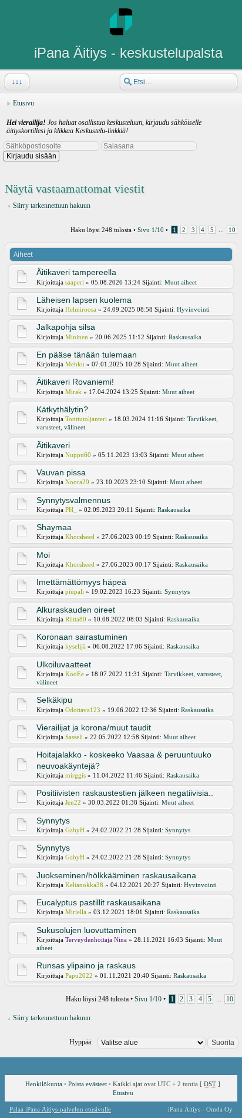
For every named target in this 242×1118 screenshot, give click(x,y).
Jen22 (73, 802)
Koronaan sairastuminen (81, 636)
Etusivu (23, 103)
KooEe (74, 673)
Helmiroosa (80, 309)
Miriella (75, 911)
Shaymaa (54, 527)
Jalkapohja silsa (65, 327)
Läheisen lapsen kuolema (84, 300)
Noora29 (77, 481)
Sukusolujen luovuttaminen (86, 930)
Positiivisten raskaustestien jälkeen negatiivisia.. (124, 793)
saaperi (74, 282)
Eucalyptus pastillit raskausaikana (98, 902)
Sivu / (150, 229)
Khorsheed (80, 536)
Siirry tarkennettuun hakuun (51, 205)
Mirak (73, 391)
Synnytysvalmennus (73, 500)
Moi (43, 555)
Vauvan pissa (61, 472)
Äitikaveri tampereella (76, 272)
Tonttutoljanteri (86, 418)
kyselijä (75, 646)
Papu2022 (79, 975)
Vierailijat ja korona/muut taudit (93, 727)
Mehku (75, 364)
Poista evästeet (87, 1083)
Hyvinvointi (193, 309)
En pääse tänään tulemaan (86, 354)
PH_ (71, 509)
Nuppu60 (78, 454)
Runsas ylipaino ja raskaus (86, 965)
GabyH (75, 829)
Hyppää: (81, 1042)
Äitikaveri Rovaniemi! (75, 381)
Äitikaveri (53, 445)
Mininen (76, 336)
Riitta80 (75, 619)
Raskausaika (185, 336)
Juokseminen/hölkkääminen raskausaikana (116, 875)
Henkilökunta (43, 1083)
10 (232, 229)
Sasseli (74, 736)
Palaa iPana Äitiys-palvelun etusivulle (60, 1109)
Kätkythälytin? (62, 409)
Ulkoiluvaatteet (63, 664)
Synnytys (177, 591)
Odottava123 (82, 709)
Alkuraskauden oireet (75, 609)
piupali (74, 591)
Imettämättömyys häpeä (81, 582)
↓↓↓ (17, 82)
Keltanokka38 (84, 884)
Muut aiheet (180, 282)
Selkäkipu (54, 699)
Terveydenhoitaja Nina (96, 939)
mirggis (75, 775)
